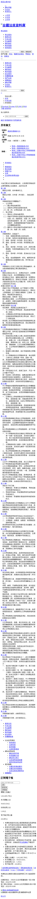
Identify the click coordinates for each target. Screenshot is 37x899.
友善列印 (8, 108)
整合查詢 (4, 31)
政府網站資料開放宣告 (10, 868)
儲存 (26, 116)
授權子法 (8, 171)
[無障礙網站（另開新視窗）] (9, 890)
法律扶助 (12, 745)
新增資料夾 (9, 120)
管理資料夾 (17, 120)
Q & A (13, 870)
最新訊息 (8, 37)
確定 (2, 120)
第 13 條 (4, 483)
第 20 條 (4, 607)
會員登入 (8, 11)
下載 (2, 108)
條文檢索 (8, 169)
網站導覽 (8, 7)
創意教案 (12, 747)
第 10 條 (4, 383)
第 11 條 (4, 416)
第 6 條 (3, 271)
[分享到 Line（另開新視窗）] (19, 106)
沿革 (6, 173)
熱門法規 (8, 78)
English (7, 9)
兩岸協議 (8, 45)
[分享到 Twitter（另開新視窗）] (12, 106)
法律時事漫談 (14, 749)
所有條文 (8, 163)
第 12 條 (4, 459)
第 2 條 (3, 192)
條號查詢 (8, 167)
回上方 (3, 896)
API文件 (29, 870)
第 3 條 (3, 199)
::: (5, 5)
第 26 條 (4, 716)
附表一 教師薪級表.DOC (20, 148)
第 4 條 (3, 232)
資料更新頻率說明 (15, 762)
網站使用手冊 (14, 753)
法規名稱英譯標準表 (16, 771)
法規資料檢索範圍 (15, 760)
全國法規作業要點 (15, 768)
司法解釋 (8, 41)
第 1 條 (3, 188)
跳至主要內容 (6, 2)
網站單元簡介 (14, 758)
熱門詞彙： (5, 54)
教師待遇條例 (13, 131)
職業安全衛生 (19, 54)
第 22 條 (4, 631)
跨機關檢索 (9, 76)
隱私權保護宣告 (26, 868)
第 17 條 (4, 538)
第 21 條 (4, 620)
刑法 (10, 54)
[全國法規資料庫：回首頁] (13, 25)
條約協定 (8, 43)
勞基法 (27, 54)
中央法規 (8, 39)
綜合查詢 (8, 74)
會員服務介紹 (14, 755)
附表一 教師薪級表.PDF (20, 146)
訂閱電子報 (7, 778)
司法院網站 (24, 842)
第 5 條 (3, 264)
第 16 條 (4, 529)
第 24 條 (4, 703)
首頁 (6, 98)
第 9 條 (3, 327)
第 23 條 (4, 655)
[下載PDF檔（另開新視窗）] (24, 106)
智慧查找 (8, 48)
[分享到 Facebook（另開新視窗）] (5, 106)
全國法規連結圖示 (15, 766)
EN (19, 131)
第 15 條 (4, 514)
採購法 (6, 56)
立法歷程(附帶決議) (12, 175)
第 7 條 (13, 286)
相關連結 (8, 80)
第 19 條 (4, 570)
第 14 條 (4, 501)
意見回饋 (20, 870)
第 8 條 (13, 305)
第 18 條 (4, 551)
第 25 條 (4, 711)
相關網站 (8, 773)
